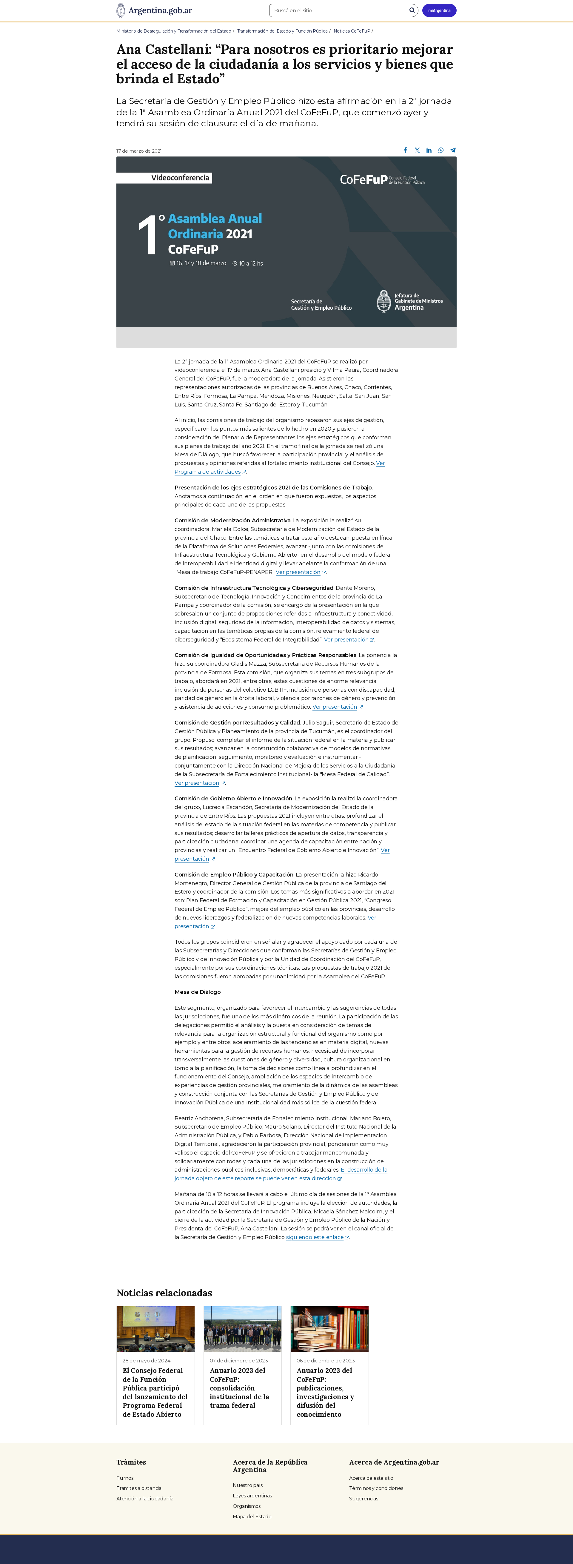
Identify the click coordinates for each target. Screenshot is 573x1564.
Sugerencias (363, 1499)
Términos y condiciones (376, 1488)
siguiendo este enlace (315, 1237)
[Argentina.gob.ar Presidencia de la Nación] (154, 11)
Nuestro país (248, 1485)
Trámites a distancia (138, 1488)
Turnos (124, 1478)
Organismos (247, 1506)
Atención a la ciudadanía (144, 1499)
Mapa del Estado (252, 1517)
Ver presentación (298, 572)
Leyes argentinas (252, 1496)
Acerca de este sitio (371, 1478)
